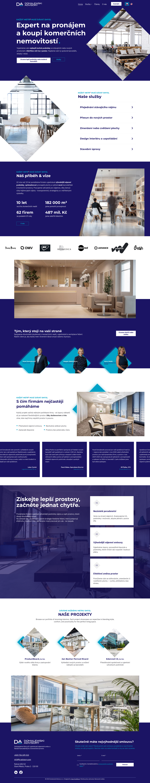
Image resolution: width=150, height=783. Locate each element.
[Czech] (127, 4)
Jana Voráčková (75, 779)
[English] (131, 4)
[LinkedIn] (16, 772)
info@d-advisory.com (22, 759)
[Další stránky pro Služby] (91, 4)
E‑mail (104, 755)
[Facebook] (21, 772)
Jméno (79, 755)
